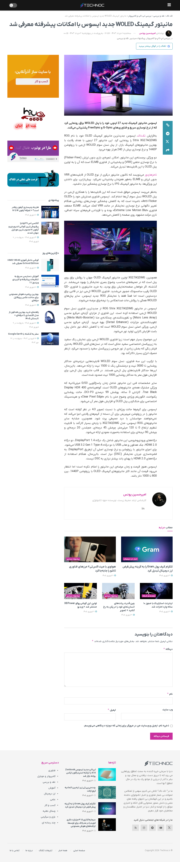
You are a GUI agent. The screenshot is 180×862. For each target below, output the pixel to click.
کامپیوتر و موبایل (46, 776)
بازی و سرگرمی (48, 817)
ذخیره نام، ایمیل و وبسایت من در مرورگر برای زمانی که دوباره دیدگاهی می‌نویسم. (126, 725)
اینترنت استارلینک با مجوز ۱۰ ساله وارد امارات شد (158, 605)
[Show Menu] (169, 5)
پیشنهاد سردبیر (137, 38)
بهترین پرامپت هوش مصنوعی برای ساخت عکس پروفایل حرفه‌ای (24, 297)
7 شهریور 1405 (31, 268)
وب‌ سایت (167, 709)
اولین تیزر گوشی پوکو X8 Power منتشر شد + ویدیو (80, 605)
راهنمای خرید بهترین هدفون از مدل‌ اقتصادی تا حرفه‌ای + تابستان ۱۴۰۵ (24, 315)
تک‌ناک (141, 136)
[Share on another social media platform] (168, 150)
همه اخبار (62, 850)
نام (170, 694)
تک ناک (169, 16)
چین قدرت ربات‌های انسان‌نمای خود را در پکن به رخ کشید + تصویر (119, 607)
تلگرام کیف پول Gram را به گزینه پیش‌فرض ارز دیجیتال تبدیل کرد (80, 805)
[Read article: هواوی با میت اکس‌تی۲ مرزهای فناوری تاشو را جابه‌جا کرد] (90, 549)
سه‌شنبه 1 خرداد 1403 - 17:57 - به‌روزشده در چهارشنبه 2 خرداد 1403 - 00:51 (97, 33)
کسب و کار (49, 805)
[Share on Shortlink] (168, 125)
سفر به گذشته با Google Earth (23, 333)
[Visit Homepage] (92, 5)
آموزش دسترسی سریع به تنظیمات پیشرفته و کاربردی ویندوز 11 (25, 279)
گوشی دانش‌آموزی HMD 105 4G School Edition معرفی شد (23, 262)
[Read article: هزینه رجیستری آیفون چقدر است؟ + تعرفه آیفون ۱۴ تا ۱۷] (50, 212)
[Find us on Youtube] (161, 828)
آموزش (51, 788)
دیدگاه (168, 649)
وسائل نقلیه (49, 811)
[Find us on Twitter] (169, 828)
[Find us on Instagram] (144, 828)
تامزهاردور (151, 175)
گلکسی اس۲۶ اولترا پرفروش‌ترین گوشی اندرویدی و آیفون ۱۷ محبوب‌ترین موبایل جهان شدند (23, 228)
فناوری (51, 770)
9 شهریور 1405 (165, 575)
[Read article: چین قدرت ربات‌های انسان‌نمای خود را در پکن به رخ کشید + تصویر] (118, 591)
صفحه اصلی (79, 850)
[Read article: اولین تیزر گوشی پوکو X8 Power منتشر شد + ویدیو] (80, 591)
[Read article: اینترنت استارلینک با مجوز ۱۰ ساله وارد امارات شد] (156, 591)
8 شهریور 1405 (31, 215)
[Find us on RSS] (135, 828)
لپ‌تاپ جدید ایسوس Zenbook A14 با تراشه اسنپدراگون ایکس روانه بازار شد (80, 772)
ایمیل (112, 710)
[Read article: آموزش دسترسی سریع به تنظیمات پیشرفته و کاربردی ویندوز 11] (50, 281)
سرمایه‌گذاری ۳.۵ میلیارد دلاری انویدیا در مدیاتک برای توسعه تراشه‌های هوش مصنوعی (81, 823)
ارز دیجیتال (49, 793)
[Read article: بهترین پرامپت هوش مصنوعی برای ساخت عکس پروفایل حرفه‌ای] (50, 299)
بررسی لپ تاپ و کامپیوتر (139, 16)
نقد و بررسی (158, 16)
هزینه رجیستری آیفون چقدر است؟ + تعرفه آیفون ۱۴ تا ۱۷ (25, 209)
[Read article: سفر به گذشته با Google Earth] (50, 338)
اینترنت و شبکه (149, 596)
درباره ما (29, 850)
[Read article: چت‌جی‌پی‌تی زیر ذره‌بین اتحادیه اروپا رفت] (107, 792)
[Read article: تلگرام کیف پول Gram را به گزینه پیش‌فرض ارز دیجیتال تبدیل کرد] (147, 549)
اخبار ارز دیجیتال (130, 559)
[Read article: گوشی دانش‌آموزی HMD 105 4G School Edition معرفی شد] (50, 265)
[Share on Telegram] (168, 133)
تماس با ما (15, 850)
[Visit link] (33, 76)
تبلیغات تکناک (45, 850)
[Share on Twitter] (168, 142)
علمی (52, 799)
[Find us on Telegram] (152, 828)
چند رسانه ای (48, 822)
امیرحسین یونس (147, 33)
